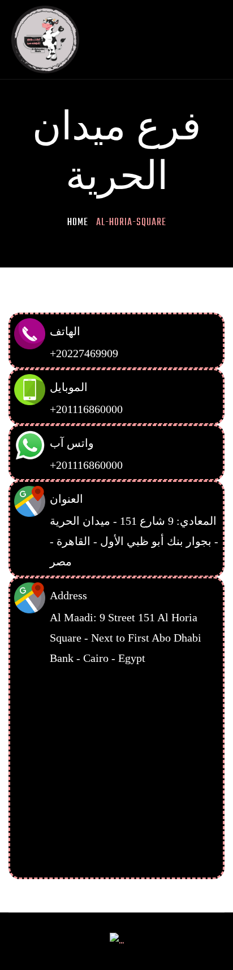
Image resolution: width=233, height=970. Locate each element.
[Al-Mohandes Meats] (45, 40)
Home (77, 222)
